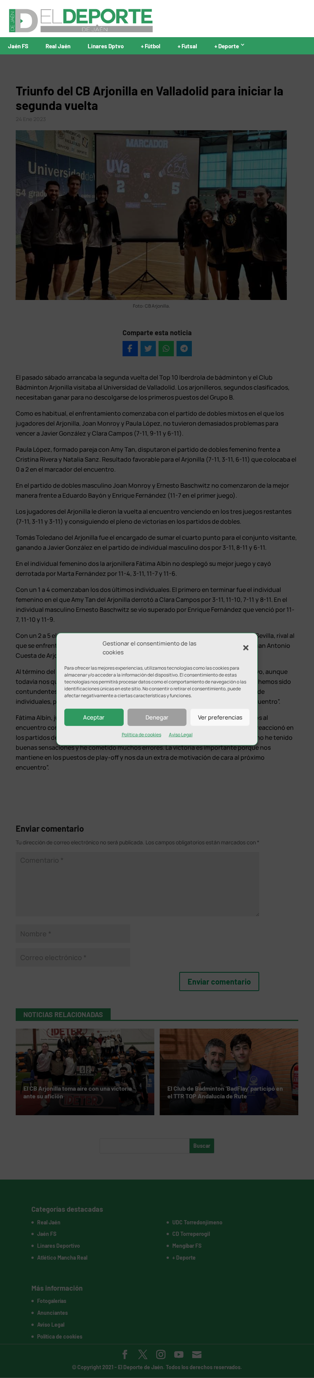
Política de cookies (141, 734)
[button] (246, 648)
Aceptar (94, 717)
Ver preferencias (220, 717)
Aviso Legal (181, 734)
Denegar (157, 717)
